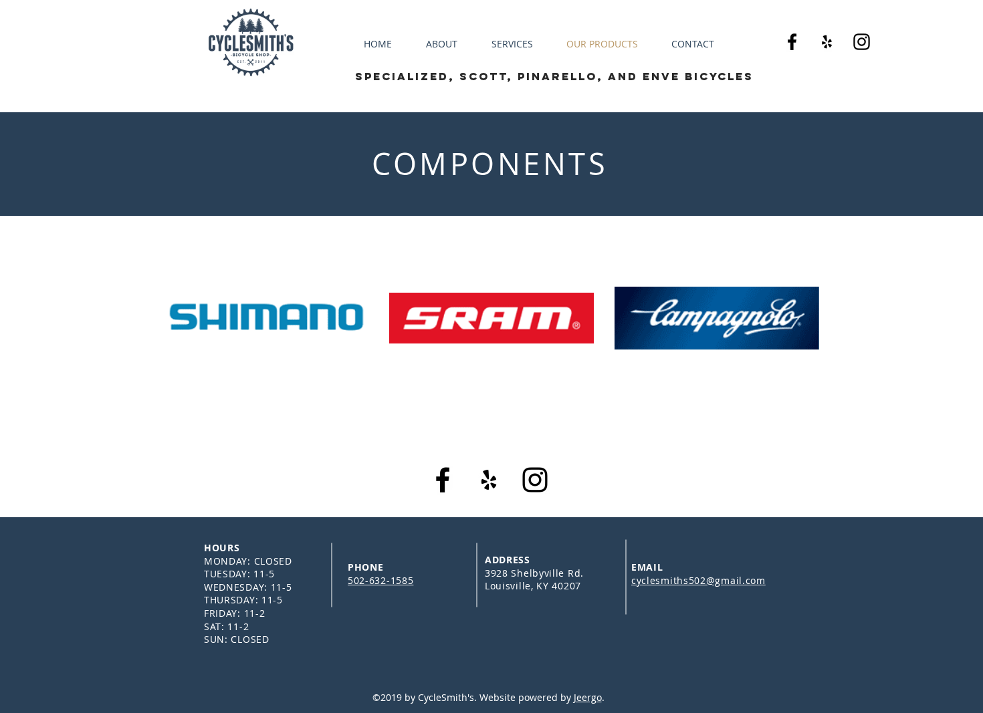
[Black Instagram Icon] (862, 42)
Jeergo (588, 697)
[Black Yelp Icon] (827, 42)
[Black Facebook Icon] (792, 42)
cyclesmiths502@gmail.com (698, 580)
